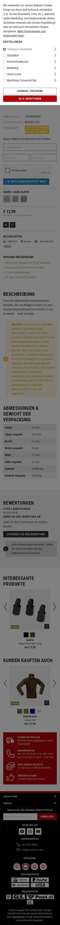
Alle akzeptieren (30, 98)
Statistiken (13, 55)
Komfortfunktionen (17, 61)
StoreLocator (14, 74)
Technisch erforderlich (19, 49)
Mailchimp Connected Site (21, 80)
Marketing (12, 68)
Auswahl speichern (30, 91)
